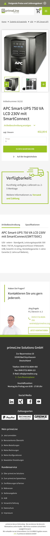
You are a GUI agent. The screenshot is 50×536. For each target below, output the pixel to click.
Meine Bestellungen (11, 445)
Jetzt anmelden (10, 435)
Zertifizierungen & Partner (14, 483)
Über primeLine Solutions (14, 473)
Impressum (8, 513)
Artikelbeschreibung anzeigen (17, 125)
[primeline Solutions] (10, 11)
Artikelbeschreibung (11, 224)
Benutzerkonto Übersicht (14, 440)
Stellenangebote (10, 493)
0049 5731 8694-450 (29, 366)
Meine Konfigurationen (13, 455)
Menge (7, 139)
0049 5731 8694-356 (38, 319)
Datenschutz (9, 508)
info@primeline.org (28, 373)
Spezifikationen (32, 224)
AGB (5, 498)
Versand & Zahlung (11, 503)
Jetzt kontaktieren (39, 330)
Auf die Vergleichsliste (27, 156)
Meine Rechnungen (11, 450)
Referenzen (8, 488)
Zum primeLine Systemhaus (15, 478)
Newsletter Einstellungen (14, 460)
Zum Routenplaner (26, 377)
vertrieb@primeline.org (39, 323)
